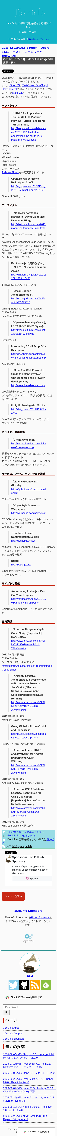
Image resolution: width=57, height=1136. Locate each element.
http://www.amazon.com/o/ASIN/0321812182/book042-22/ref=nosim (28, 706)
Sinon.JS (15, 85)
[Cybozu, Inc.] (28, 942)
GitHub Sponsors (40, 917)
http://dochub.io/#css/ (23, 540)
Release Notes (10, 172)
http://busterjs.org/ (21, 564)
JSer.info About (11, 1027)
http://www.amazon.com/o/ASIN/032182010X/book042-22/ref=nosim (28, 644)
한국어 (33, 32)
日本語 (23, 32)
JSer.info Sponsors (28, 910)
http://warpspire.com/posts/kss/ (28, 513)
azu (30, 975)
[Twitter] (14, 985)
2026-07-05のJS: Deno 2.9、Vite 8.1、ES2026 (29, 1073)
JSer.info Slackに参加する (21, 835)
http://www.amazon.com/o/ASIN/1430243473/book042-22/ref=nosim (28, 769)
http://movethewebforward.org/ (28, 385)
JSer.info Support (12, 1033)
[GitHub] (24, 985)
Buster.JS (17, 93)
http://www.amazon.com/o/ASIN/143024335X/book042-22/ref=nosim (28, 812)
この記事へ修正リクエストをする (25, 831)
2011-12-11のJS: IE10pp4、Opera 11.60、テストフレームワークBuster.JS (25, 51)
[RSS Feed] (35, 985)
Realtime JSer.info (38, 39)
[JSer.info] (28, 13)
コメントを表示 (13, 896)
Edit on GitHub (35, 59)
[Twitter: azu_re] (30, 963)
